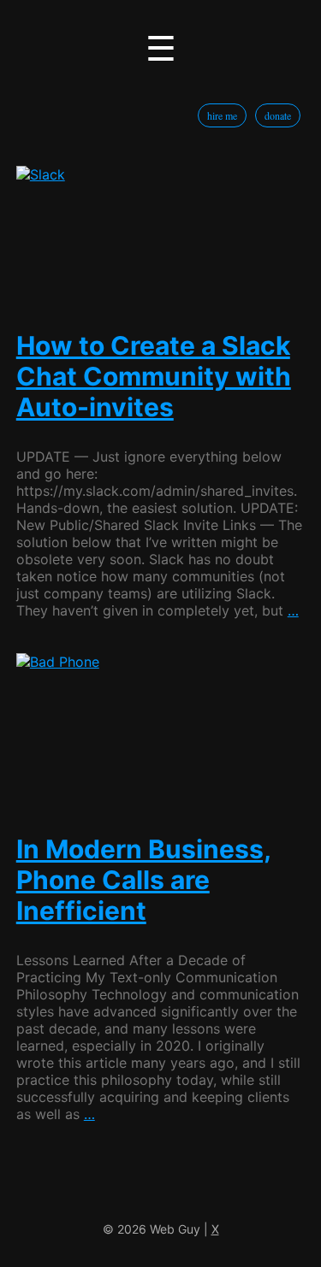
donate (278, 115)
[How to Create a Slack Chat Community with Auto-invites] (161, 235)
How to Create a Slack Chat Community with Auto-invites (153, 376)
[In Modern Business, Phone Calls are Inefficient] (161, 730)
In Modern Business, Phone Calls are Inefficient (143, 880)
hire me (222, 115)
